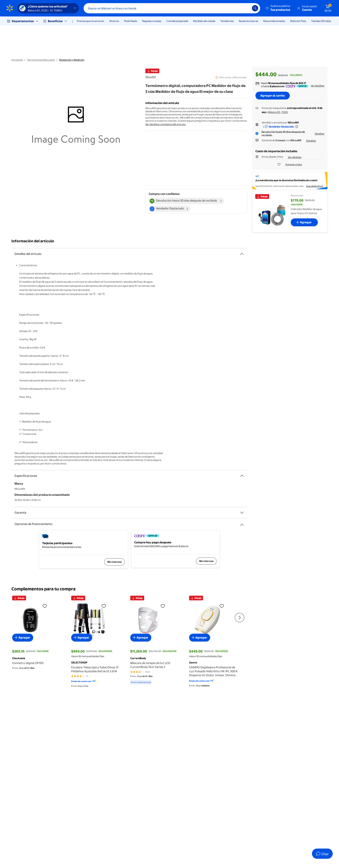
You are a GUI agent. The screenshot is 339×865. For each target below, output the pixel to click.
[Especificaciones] (242, 476)
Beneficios (55, 21)
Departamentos (23, 21)
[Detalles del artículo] (242, 254)
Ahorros (114, 21)
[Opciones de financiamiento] (242, 523)
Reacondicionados (274, 21)
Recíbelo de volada (204, 21)
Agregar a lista (293, 164)
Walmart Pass (298, 21)
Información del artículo (32, 241)
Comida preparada (177, 21)
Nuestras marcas (248, 21)
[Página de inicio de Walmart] (10, 8)
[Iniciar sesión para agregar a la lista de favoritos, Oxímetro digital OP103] (45, 606)
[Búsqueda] (255, 8)
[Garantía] (242, 512)
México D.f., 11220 (278, 112)
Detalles (319, 133)
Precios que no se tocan (90, 21)
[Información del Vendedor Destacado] (296, 126)
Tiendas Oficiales (321, 21)
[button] (278, 8)
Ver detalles (317, 85)
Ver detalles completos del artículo (165, 124)
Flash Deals (130, 21)
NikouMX (150, 76)
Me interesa (114, 561)
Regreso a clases (151, 21)
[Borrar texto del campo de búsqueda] (246, 8)
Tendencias (227, 21)
